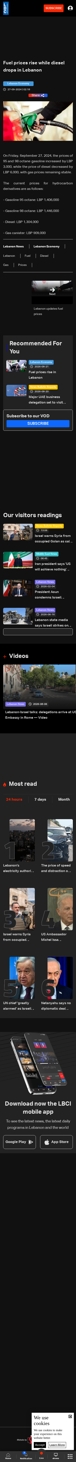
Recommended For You (36, 348)
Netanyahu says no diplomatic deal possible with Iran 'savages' (56, 1007)
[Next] (70, 693)
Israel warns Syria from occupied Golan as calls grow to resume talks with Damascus (53, 539)
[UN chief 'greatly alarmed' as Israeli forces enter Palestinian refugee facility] (19, 984)
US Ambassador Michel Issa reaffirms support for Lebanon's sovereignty (55, 938)
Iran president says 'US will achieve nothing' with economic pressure (53, 567)
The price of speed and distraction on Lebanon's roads (56, 869)
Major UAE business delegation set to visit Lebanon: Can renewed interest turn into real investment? (47, 400)
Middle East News (46, 554)
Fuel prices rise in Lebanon (42, 375)
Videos (18, 656)
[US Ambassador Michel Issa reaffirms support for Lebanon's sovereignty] (57, 915)
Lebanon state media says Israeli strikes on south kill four (51, 623)
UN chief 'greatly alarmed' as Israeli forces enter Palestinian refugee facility (18, 1007)
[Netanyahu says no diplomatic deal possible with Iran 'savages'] (57, 984)
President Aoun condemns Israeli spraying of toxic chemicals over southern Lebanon (49, 595)
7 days (40, 800)
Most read (23, 784)
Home (8, 1458)
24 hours (14, 800)
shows (56, 1458)
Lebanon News (45, 582)
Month (64, 800)
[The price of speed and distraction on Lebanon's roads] (57, 846)
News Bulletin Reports (43, 387)
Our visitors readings (32, 515)
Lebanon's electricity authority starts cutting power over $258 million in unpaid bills (18, 869)
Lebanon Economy (41, 362)
